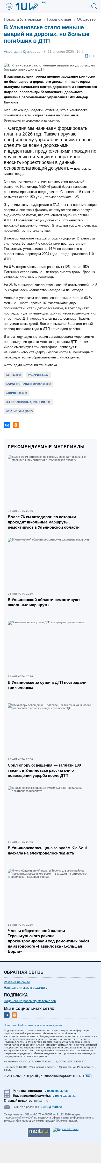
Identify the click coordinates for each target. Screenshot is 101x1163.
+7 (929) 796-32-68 (55, 1090)
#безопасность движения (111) (28, 402)
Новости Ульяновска (22, 19)
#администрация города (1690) (28, 383)
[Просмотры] (87, 56)
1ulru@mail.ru (51, 1107)
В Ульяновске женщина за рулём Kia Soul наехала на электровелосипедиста (47, 850)
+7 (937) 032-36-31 (63, 1095)
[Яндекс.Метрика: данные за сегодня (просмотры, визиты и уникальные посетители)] (65, 1130)
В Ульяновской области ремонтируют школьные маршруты (44, 602)
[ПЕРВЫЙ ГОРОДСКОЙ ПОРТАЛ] (30, 6)
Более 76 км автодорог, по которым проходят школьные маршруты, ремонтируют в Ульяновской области (44, 522)
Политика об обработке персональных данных (33, 1025)
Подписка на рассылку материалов (30, 1001)
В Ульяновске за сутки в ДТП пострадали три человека (47, 685)
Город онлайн (59, 19)
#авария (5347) (38, 374)
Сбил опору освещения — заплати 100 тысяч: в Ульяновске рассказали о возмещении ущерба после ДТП (44, 770)
